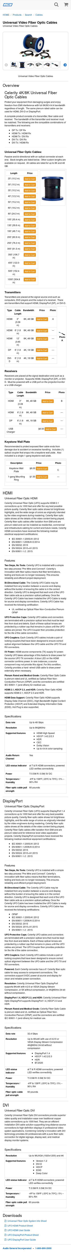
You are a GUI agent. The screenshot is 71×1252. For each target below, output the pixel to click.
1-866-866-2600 (43, 1248)
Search (28, 14)
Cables (39, 14)
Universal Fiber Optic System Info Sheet (27, 1220)
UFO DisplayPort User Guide (21, 1239)
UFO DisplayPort (23, 1234)
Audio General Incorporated (17, 1248)
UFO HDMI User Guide (18, 1230)
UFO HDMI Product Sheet (20, 1225)
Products (17, 14)
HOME (6, 14)
